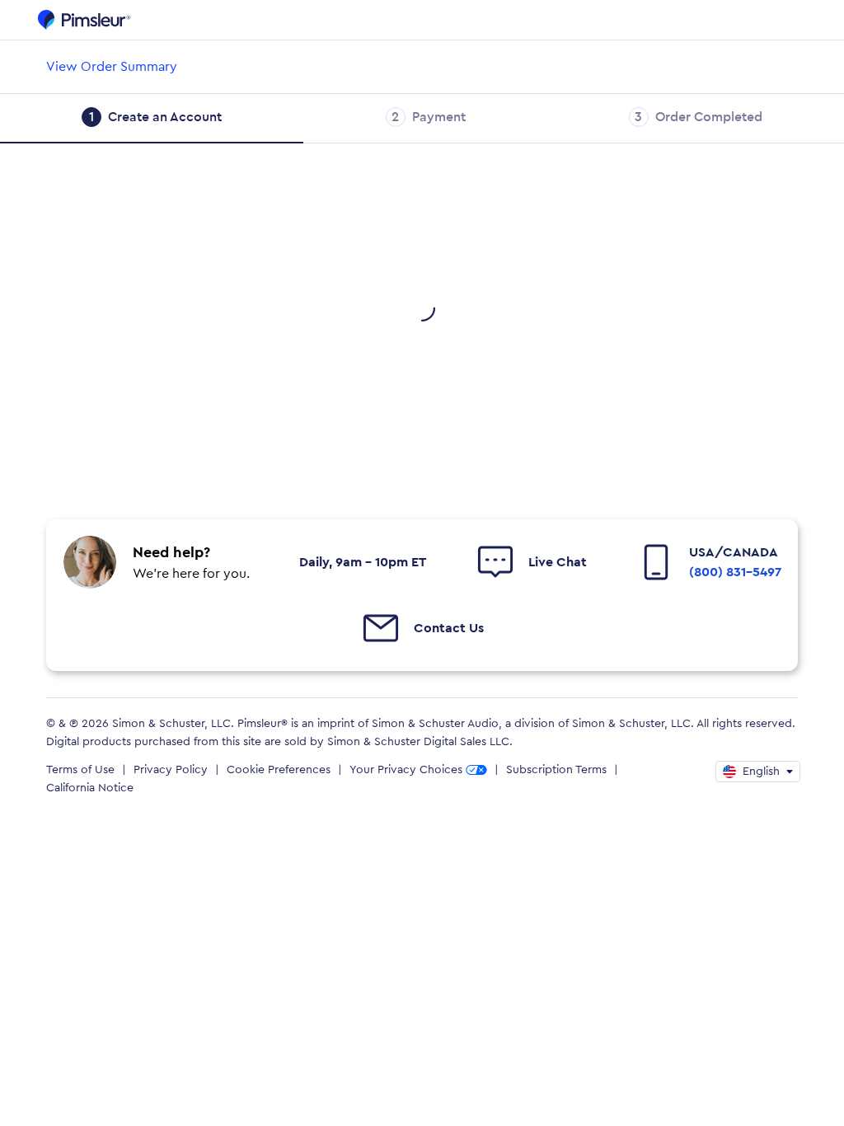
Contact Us (449, 628)
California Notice (90, 788)
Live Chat (557, 562)
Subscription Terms (556, 770)
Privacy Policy (171, 770)
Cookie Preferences (279, 770)
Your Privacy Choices (405, 770)
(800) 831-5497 (735, 572)
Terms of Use (80, 770)
